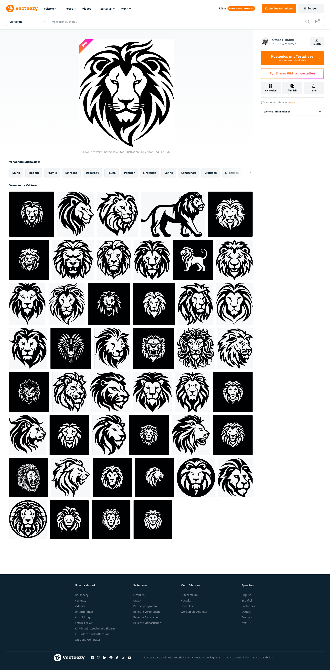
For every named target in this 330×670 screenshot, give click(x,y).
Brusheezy (81, 595)
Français (247, 617)
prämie (52, 173)
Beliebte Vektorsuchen (147, 611)
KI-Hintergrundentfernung (92, 634)
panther (129, 173)
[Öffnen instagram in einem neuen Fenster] (98, 657)
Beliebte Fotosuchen (146, 617)
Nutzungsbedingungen (207, 657)
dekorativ (92, 173)
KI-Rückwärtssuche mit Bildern (95, 628)
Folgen (317, 44)
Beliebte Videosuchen (147, 623)
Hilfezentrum (189, 595)
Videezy (80, 606)
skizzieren (232, 173)
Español (247, 600)
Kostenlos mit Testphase (292, 58)
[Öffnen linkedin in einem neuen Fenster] (104, 657)
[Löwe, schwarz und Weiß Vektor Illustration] (230, 214)
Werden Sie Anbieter (194, 611)
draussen (210, 173)
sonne (169, 173)
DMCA (137, 600)
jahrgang (71, 173)
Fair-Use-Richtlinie (263, 657)
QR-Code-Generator (87, 639)
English (246, 595)
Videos (86, 8)
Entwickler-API (84, 623)
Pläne (222, 8)
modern (34, 173)
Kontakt (186, 600)
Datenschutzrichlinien (237, 657)
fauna (111, 173)
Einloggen (310, 8)
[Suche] (307, 21)
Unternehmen (84, 611)
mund (16, 173)
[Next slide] (247, 172)
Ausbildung (82, 617)
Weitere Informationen (277, 111)
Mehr (124, 8)
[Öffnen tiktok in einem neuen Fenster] (117, 657)
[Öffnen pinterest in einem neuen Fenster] (111, 657)
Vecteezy (80, 600)
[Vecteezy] (22, 8)
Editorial (106, 8)
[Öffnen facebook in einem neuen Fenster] (92, 657)
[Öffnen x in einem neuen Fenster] (123, 657)
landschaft (188, 173)
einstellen (149, 173)
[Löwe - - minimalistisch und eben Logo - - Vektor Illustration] (114, 260)
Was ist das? (295, 102)
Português (248, 606)
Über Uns (187, 606)
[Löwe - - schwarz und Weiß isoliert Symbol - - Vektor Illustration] (117, 214)
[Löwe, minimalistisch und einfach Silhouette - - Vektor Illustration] (75, 214)
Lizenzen (139, 595)
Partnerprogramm (145, 606)
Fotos (69, 8)
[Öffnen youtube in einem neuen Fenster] (129, 657)
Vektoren (50, 8)
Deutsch (247, 611)
